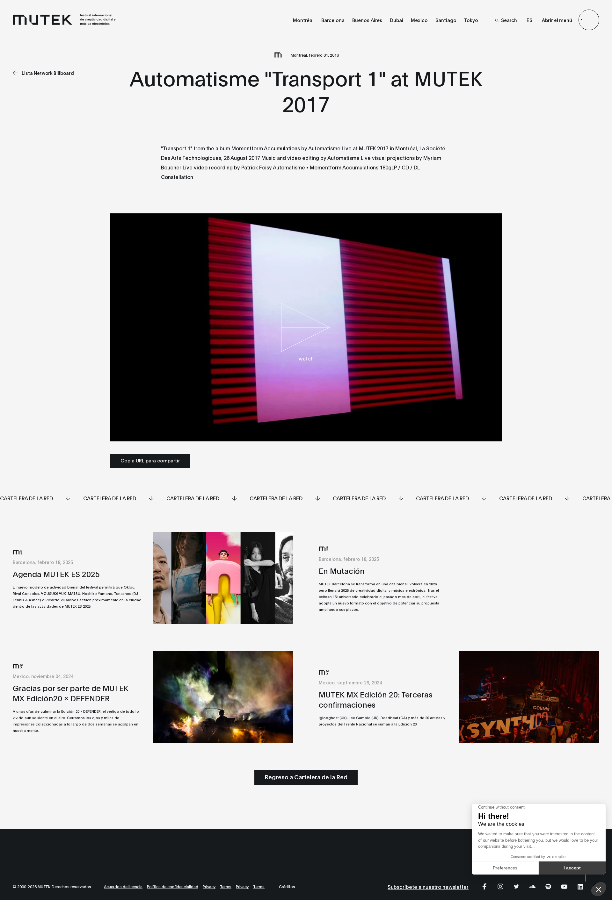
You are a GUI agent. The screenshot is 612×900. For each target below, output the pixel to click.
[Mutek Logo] (64, 23)
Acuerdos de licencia (123, 886)
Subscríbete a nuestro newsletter (428, 886)
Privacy (209, 886)
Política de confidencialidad (172, 886)
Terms (225, 886)
